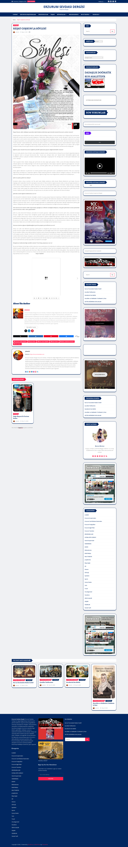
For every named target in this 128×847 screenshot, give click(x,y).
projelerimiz (88, 560)
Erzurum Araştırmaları (28, 14)
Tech (86, 585)
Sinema (86, 569)
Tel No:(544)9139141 (100, 374)
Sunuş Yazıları (88, 582)
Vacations (87, 595)
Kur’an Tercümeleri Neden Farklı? (93, 289)
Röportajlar (61, 14)
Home (14, 19)
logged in (20, 427)
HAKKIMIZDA (88, 543)
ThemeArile (45, 844)
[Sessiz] (111, 173)
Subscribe (50, 778)
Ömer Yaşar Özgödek (43, 341)
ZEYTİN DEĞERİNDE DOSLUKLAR (93, 301)
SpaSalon (87, 576)
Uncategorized (88, 592)
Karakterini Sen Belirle (90, 295)
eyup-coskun (32, 341)
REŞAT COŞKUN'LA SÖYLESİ (68, 341)
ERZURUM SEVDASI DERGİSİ (64, 7)
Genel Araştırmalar (89, 540)
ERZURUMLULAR (89, 534)
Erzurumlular (43, 14)
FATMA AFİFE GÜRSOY (90, 537)
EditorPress (37, 844)
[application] (100, 166)
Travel (86, 588)
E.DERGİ (87, 515)
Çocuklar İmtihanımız (90, 292)
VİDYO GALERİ (88, 598)
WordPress (30, 844)
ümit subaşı (18, 344)
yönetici (17, 32)
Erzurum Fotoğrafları (90, 524)
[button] (99, 166)
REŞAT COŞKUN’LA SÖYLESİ (23, 19)
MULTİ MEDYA (88, 556)
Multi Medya (85, 14)
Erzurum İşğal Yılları (90, 528)
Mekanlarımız (73, 14)
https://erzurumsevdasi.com (37, 354)
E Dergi (15, 14)
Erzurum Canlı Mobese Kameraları (93, 521)
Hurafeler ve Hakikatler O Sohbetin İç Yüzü (95, 298)
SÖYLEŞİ (87, 572)
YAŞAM (53, 14)
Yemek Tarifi (88, 608)
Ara (87, 133)
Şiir (85, 566)
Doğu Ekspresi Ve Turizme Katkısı (21, 417)
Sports (86, 579)
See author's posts (31, 327)
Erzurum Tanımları (89, 531)
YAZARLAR (96, 14)
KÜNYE (86, 547)
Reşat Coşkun (55, 341)
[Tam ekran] (113, 173)
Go (112, 31)
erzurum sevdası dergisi (20, 341)
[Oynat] (86, 173)
